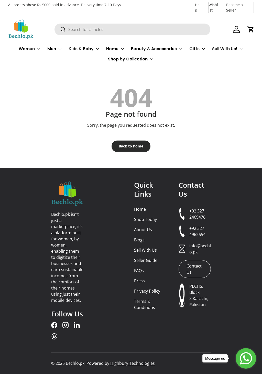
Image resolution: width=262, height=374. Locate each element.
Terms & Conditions (144, 304)
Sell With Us (145, 250)
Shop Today (145, 219)
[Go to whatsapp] (246, 358)
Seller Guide (145, 260)
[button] (250, 29)
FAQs (139, 270)
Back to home (131, 146)
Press (139, 281)
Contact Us (191, 189)
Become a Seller (234, 7)
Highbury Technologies (132, 363)
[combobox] (132, 29)
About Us (143, 229)
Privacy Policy (147, 291)
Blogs (139, 240)
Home (140, 209)
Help (198, 7)
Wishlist (213, 7)
